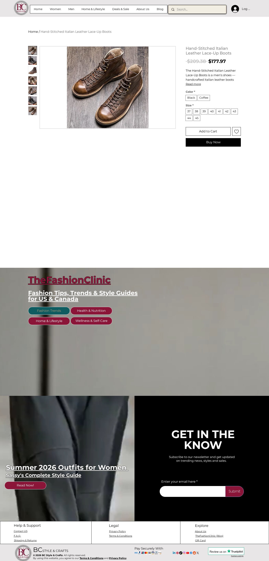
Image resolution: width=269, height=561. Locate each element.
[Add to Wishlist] (236, 131)
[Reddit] (194, 552)
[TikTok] (180, 552)
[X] (197, 552)
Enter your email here (178, 481)
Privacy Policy (117, 558)
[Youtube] (187, 552)
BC (50, 550)
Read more (193, 84)
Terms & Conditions (91, 558)
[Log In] (234, 9)
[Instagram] (184, 552)
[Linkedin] (174, 552)
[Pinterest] (177, 552)
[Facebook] (191, 552)
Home (33, 32)
